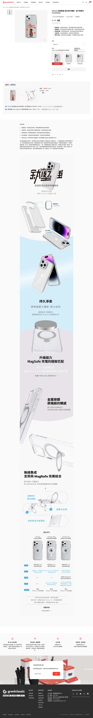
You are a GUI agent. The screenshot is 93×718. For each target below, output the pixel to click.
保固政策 (40, 700)
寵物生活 (19, 2)
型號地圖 (48, 2)
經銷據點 (40, 707)
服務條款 (40, 693)
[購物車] (89, 2)
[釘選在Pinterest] (57, 74)
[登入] (86, 2)
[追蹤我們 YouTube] (80, 693)
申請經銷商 (31, 698)
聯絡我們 (31, 695)
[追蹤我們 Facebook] (73, 693)
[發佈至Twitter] (60, 74)
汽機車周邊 (33, 2)
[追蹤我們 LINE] (87, 693)
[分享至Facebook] (55, 74)
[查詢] (83, 2)
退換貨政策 (41, 698)
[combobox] (53, 106)
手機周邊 (26, 2)
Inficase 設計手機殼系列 (58, 16)
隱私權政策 (41, 695)
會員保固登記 (56, 2)
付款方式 (40, 704)
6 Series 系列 (69, 16)
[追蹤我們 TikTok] (84, 693)
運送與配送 (41, 702)
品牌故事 (31, 693)
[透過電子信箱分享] (62, 74)
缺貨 (43, 92)
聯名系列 (41, 2)
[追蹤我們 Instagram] (77, 693)
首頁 (4, 7)
